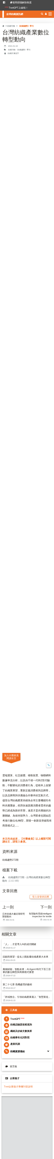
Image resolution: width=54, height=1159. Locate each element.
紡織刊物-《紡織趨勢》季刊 (19, 50)
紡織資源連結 (17, 1051)
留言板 (13, 1066)
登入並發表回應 (40, 896)
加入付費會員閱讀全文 (11, 756)
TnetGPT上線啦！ (16, 7)
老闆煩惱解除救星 (22, 2)
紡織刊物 (11, 26)
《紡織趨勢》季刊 (26, 26)
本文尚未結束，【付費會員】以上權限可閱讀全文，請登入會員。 (26, 840)
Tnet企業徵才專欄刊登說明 (18, 1086)
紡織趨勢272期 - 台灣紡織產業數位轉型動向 (26, 879)
